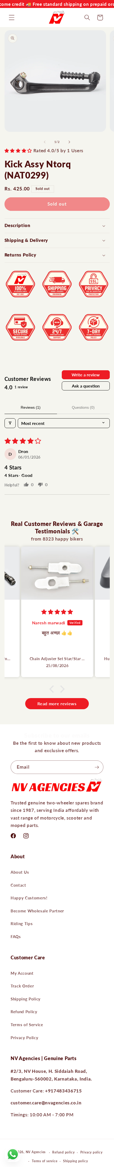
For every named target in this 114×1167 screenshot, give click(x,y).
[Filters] (10, 423)
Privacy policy (91, 1152)
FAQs (16, 936)
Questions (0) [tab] (83, 407)
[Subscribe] (96, 767)
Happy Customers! (29, 897)
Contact (18, 885)
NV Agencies (36, 1152)
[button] (11, 17)
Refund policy (63, 1152)
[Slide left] (45, 142)
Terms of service (44, 1161)
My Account (22, 973)
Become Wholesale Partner (37, 910)
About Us (20, 872)
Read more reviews (56, 703)
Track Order (22, 985)
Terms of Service (27, 1024)
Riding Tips (22, 923)
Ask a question (86, 385)
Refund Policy (24, 1011)
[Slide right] (69, 142)
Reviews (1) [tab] (31, 407)
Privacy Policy (24, 1037)
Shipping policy (75, 1161)
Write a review (86, 374)
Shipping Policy (26, 998)
